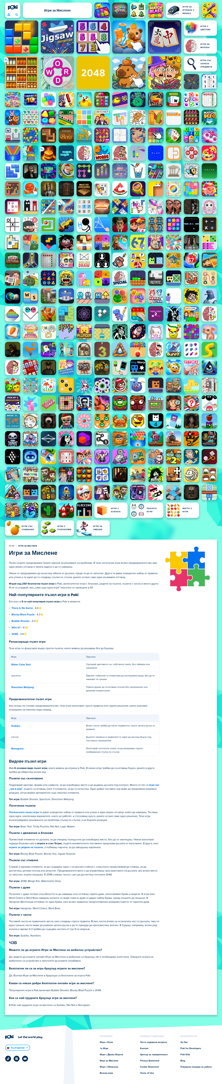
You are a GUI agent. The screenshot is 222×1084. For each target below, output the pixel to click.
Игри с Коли (106, 1042)
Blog (182, 1061)
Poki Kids (185, 1054)
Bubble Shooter (21, 621)
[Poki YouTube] (25, 1059)
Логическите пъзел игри (24, 812)
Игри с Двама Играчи (111, 1054)
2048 (15, 634)
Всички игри (106, 1073)
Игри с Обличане (109, 1067)
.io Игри (104, 1048)
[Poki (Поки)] (13, 7)
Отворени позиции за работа (196, 1067)
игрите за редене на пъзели (26, 847)
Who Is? (16, 627)
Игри (11, 546)
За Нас (184, 1042)
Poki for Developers (190, 1048)
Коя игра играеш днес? (16, 15)
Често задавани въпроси (153, 1042)
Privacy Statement (149, 1061)
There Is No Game (22, 608)
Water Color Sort (21, 664)
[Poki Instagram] (17, 1059)
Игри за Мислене (27, 546)
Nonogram (17, 748)
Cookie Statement (149, 1067)
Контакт (144, 1048)
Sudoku (15, 726)
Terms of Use (147, 1073)
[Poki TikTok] (8, 1059)
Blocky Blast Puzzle (23, 614)
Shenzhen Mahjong (22, 687)
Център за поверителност (154, 1054)
